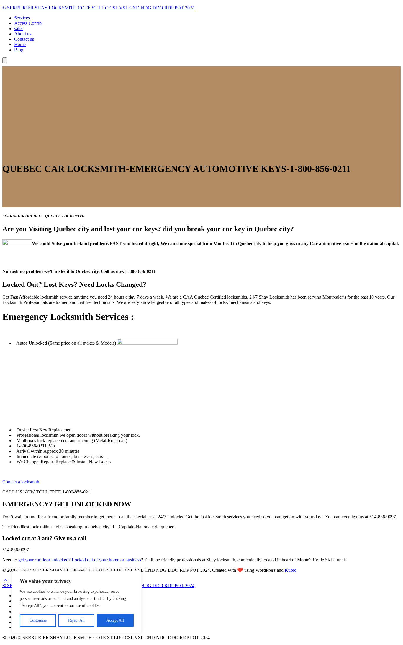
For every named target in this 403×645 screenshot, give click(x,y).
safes (18, 28)
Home (20, 44)
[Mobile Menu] (4, 60)
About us (22, 33)
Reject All (76, 620)
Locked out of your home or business (106, 559)
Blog (18, 49)
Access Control (28, 23)
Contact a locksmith (20, 481)
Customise (38, 620)
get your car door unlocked (43, 559)
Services (22, 17)
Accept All (115, 620)
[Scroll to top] (5, 580)
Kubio (290, 570)
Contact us (24, 39)
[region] (77, 602)
